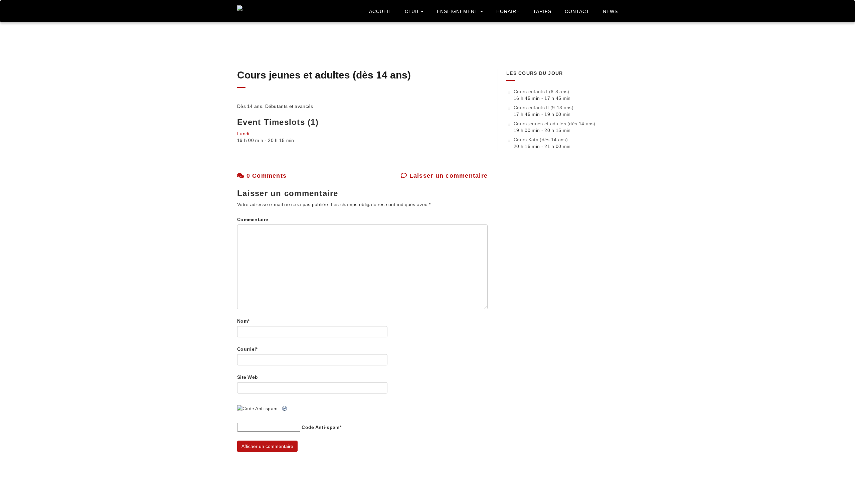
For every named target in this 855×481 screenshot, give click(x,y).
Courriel (247, 349)
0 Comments (265, 175)
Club (412, 11)
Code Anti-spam (320, 427)
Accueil (380, 11)
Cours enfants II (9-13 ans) (543, 107)
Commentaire (252, 219)
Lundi (243, 133)
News (610, 11)
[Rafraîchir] (285, 408)
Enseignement (458, 11)
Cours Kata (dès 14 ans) (541, 139)
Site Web (247, 377)
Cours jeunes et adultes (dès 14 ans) (324, 75)
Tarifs (542, 11)
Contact (577, 11)
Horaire (508, 11)
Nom (243, 321)
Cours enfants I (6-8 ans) (541, 91)
